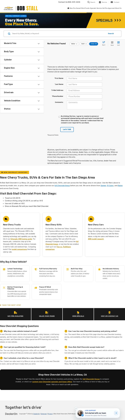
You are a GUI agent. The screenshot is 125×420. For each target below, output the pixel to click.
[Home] (68, 8)
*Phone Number (57, 96)
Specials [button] (93, 8)
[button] (76, 408)
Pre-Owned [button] (77, 8)
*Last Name (59, 84)
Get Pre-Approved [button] (108, 8)
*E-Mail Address (57, 90)
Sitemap (44, 414)
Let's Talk (67, 129)
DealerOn (36, 414)
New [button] (71, 8)
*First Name (58, 78)
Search (111, 33)
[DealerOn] (11, 414)
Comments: (59, 102)
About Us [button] (118, 8)
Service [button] (99, 8)
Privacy (50, 414)
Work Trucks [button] (85, 8)
